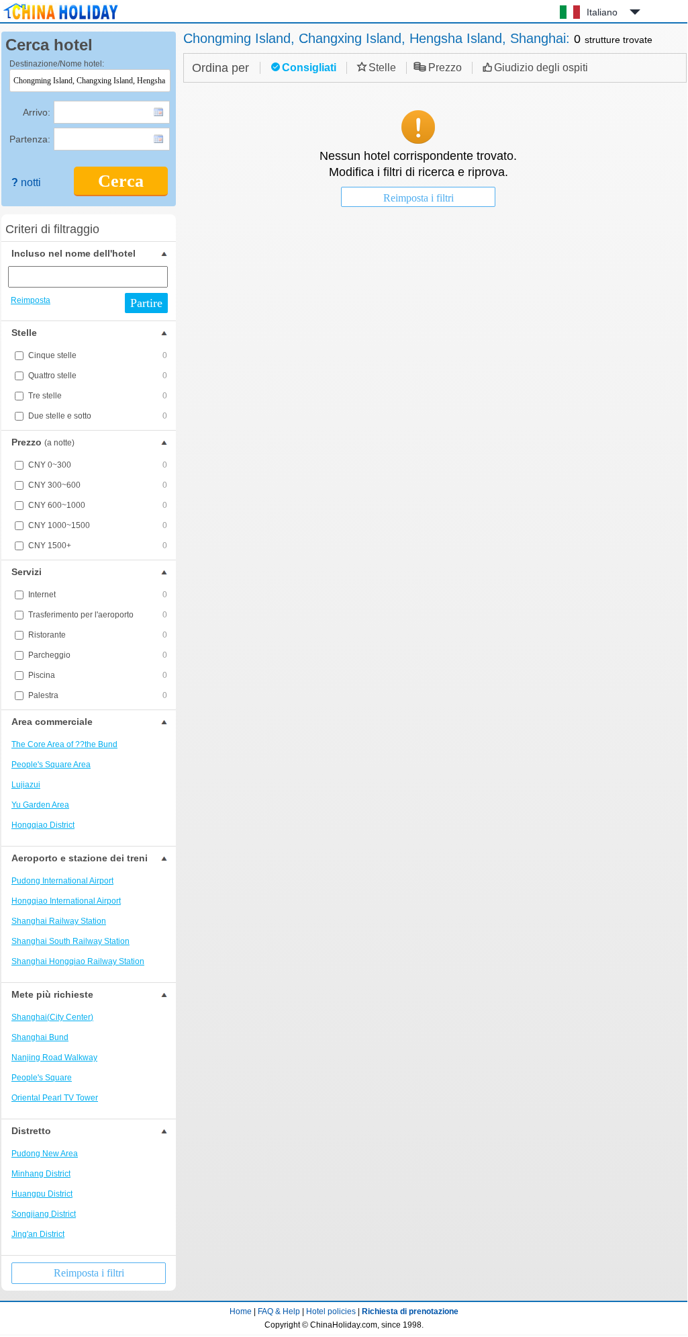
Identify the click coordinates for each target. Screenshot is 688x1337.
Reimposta (30, 300)
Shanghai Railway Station (58, 921)
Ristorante (97, 635)
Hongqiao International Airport (66, 901)
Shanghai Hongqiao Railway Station (77, 961)
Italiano (602, 12)
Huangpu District (41, 1194)
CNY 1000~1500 (97, 525)
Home (241, 1311)
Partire (146, 303)
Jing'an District (37, 1234)
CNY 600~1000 (97, 505)
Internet (97, 594)
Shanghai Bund (39, 1037)
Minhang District (40, 1173)
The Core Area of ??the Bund (64, 744)
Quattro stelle (97, 375)
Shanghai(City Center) (52, 1017)
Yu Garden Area (40, 805)
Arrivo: (36, 112)
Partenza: (29, 139)
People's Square (41, 1077)
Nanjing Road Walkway (54, 1057)
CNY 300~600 (97, 485)
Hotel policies (331, 1311)
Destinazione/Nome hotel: (56, 64)
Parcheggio (97, 655)
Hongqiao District (43, 825)
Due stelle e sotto (97, 416)
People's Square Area (51, 764)
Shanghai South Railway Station (70, 941)
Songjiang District (43, 1214)
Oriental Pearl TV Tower (54, 1098)
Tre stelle (97, 395)
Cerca (121, 181)
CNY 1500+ (97, 545)
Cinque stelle (97, 355)
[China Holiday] (60, 19)
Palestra (97, 695)
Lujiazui (25, 784)
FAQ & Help (279, 1311)
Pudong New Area (44, 1153)
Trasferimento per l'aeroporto (97, 614)
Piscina (97, 675)
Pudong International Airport (62, 881)
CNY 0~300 (97, 465)
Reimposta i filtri (89, 1273)
